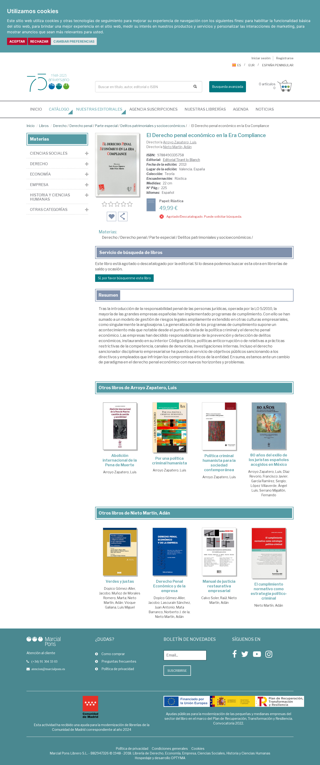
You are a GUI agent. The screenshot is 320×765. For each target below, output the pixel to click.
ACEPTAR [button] (17, 41)
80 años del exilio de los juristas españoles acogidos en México (269, 460)
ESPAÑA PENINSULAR (278, 65)
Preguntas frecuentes (118, 661)
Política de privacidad (117, 669)
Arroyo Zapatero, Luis (180, 142)
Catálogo (59, 109)
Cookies (198, 748)
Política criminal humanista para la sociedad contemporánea (219, 463)
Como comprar (113, 654)
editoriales (99, 109)
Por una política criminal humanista (169, 460)
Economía (40, 174)
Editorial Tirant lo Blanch (181, 160)
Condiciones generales (170, 748)
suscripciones (153, 109)
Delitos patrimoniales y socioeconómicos (152, 126)
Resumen (108, 295)
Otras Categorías (48, 210)
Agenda (241, 109)
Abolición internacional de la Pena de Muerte (120, 460)
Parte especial (106, 126)
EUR (252, 65)
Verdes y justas (120, 581)
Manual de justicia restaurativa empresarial (219, 586)
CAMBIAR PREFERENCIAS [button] (73, 41)
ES (239, 65)
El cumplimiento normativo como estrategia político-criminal (269, 591)
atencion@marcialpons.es (48, 669)
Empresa (39, 185)
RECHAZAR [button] (39, 41)
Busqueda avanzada (227, 87)
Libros (44, 126)
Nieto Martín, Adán (177, 147)
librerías (205, 109)
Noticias (265, 109)
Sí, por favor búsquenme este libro (124, 278)
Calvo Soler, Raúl (214, 598)
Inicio (37, 109)
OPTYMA (178, 758)
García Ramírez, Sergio (268, 481)
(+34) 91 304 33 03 (44, 661)
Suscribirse (177, 670)
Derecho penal (80, 126)
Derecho (60, 126)
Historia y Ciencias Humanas (50, 197)
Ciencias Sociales (48, 153)
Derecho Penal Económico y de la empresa (169, 586)
